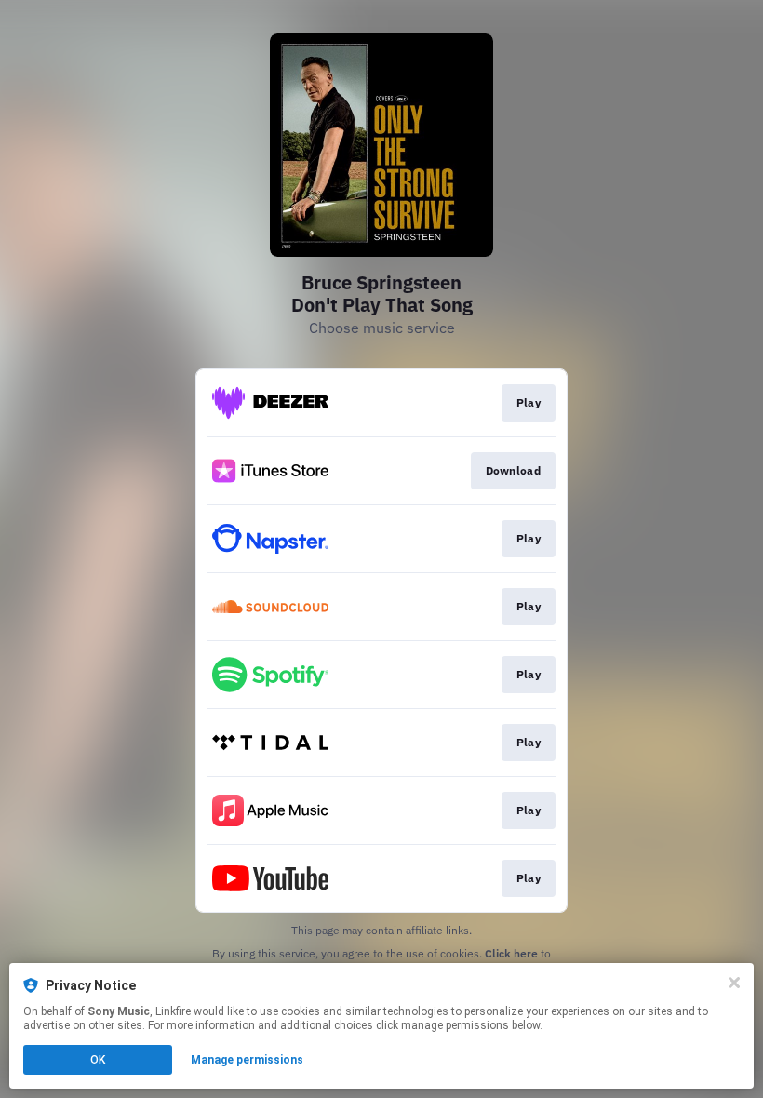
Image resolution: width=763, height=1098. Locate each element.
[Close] (734, 983)
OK (97, 1059)
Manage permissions (247, 1059)
